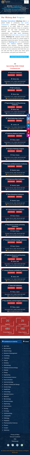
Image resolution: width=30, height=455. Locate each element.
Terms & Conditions (15, 436)
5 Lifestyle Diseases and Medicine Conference (15, 270)
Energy (6, 372)
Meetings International (8, 21)
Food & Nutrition (8, 379)
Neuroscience (7, 406)
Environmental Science (10, 377)
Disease (6, 370)
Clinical (6, 360)
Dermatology (7, 365)
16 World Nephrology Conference (15, 118)
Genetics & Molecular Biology (12, 384)
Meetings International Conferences (16, 11)
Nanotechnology (8, 401)
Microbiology (7, 399)
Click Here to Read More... (19, 56)
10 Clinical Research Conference (15, 209)
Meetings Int (13, 42)
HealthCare (7, 389)
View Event (19, 75)
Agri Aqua (6, 346)
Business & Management (10, 353)
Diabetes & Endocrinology (11, 367)
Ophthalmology (8, 413)
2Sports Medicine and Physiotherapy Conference (15, 103)
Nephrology (7, 403)
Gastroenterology (8, 382)
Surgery (6, 427)
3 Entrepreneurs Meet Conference (15, 179)
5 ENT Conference (15, 88)
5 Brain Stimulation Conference (15, 194)
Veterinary (6, 430)
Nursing (6, 408)
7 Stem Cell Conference (15, 285)
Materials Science (8, 394)
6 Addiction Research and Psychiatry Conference (15, 255)
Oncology (6, 411)
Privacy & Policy (15, 434)
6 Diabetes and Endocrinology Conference (15, 240)
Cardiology (7, 355)
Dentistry (6, 363)
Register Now (11, 75)
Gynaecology (7, 387)
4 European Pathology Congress (15, 148)
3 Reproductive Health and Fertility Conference (15, 225)
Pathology (6, 418)
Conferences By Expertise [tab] (10, 341)
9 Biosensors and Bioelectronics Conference (15, 164)
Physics (6, 425)
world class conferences (19, 35)
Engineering (7, 375)
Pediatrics (6, 420)
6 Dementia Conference (15, 72)
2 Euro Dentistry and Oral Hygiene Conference (15, 300)
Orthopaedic (7, 415)
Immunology (7, 391)
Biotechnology (8, 351)
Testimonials (15, 441)
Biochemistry (7, 348)
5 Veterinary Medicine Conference (15, 133)
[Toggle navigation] (26, 2)
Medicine (6, 396)
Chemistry (6, 358)
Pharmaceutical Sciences (11, 423)
